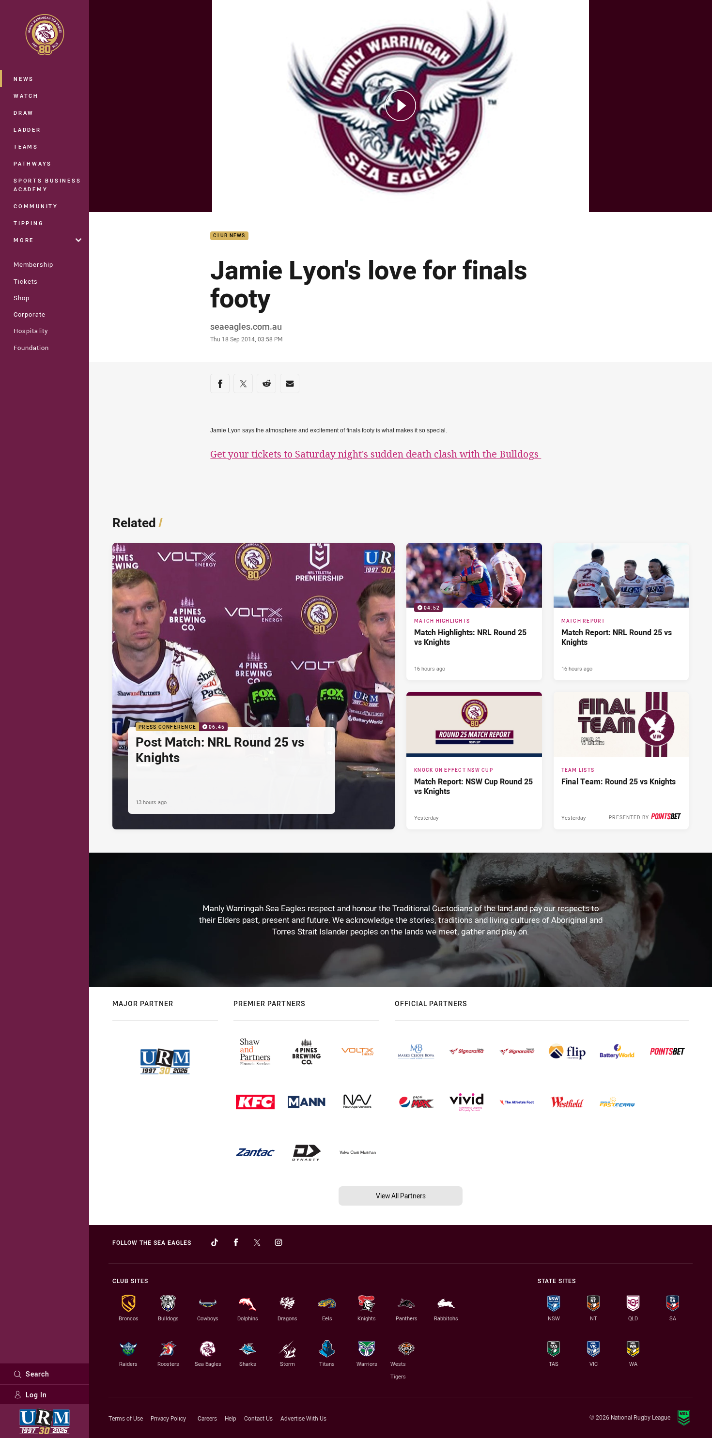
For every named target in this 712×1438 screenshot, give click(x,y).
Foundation (31, 347)
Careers (207, 1418)
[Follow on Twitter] (257, 1242)
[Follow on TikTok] (214, 1242)
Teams (26, 146)
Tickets (26, 281)
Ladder (27, 129)
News (24, 78)
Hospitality (31, 330)
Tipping (29, 223)
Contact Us (258, 1418)
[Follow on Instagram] (278, 1242)
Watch (26, 95)
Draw (24, 112)
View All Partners (401, 1195)
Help (230, 1418)
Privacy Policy (168, 1418)
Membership (33, 264)
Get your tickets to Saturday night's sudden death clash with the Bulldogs (375, 453)
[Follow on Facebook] (236, 1242)
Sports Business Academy (47, 185)
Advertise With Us (303, 1418)
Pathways (33, 163)
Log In (36, 1394)
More (24, 240)
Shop (22, 297)
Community (36, 206)
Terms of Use (125, 1418)
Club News (229, 236)
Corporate (30, 314)
